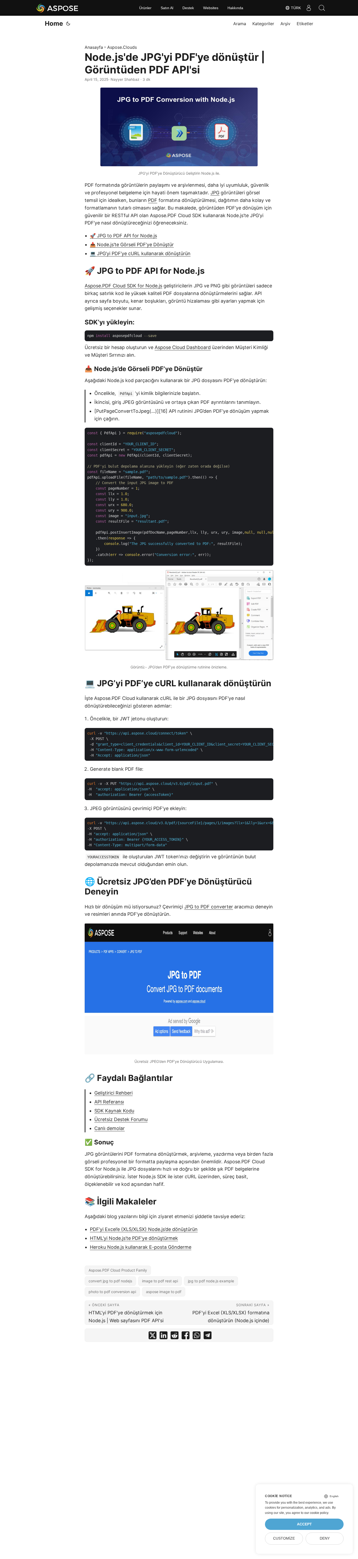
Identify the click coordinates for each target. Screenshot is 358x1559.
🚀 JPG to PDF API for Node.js (123, 235)
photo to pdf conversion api (112, 1291)
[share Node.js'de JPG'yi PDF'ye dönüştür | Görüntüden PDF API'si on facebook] (185, 1336)
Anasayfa (94, 47)
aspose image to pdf (163, 1291)
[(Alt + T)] (68, 23)
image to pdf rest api (160, 1281)
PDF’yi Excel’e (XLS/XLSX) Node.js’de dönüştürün (144, 1229)
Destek (188, 8)
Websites (210, 8)
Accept (304, 1524)
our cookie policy (316, 1513)
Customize (284, 1538)
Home (54, 23)
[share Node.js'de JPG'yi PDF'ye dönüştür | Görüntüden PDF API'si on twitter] (152, 1336)
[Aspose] (57, 7)
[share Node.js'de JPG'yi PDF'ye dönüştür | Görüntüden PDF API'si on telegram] (207, 1336)
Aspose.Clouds (122, 47)
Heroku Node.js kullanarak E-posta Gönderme (140, 1247)
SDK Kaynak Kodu (114, 1110)
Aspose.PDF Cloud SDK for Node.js (123, 285)
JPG (214, 192)
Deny (325, 1538)
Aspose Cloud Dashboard (183, 347)
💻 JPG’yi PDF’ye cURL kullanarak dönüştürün (140, 253)
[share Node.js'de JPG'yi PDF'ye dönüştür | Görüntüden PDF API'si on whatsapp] (196, 1336)
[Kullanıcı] (308, 8)
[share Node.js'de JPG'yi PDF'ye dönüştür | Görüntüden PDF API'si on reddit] (174, 1336)
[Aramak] (321, 8)
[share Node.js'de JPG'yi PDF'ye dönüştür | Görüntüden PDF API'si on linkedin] (163, 1336)
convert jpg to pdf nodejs (110, 1281)
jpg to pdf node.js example (211, 1281)
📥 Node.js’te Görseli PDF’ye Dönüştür (132, 244)
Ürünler (145, 8)
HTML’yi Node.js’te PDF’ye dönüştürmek (134, 1238)
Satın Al (167, 8)
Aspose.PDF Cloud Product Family (118, 1270)
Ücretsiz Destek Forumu (121, 1119)
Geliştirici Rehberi (113, 1093)
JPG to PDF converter (208, 906)
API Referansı (109, 1102)
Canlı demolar (109, 1128)
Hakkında (235, 8)
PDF (152, 200)
